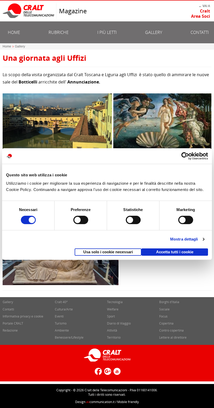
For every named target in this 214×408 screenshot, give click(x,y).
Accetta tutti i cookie (174, 252)
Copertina (166, 323)
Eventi (59, 316)
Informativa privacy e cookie (23, 316)
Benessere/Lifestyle (69, 337)
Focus (163, 316)
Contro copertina (171, 330)
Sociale (164, 309)
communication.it (100, 402)
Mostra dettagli (184, 239)
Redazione (10, 330)
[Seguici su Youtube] (116, 373)
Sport (111, 316)
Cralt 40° (61, 302)
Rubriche (59, 32)
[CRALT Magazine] (29, 10)
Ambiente (62, 330)
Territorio (114, 337)
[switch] (80, 220)
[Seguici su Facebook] (97, 373)
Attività (112, 330)
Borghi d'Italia (169, 302)
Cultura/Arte (64, 309)
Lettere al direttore (173, 337)
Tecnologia (115, 302)
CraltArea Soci (200, 13)
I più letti (107, 32)
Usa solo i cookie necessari (108, 252)
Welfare (112, 309)
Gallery (153, 32)
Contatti (200, 32)
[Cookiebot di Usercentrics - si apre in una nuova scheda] (185, 156)
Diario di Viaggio (119, 323)
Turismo (61, 323)
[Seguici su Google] (107, 373)
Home (14, 32)
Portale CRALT (13, 323)
